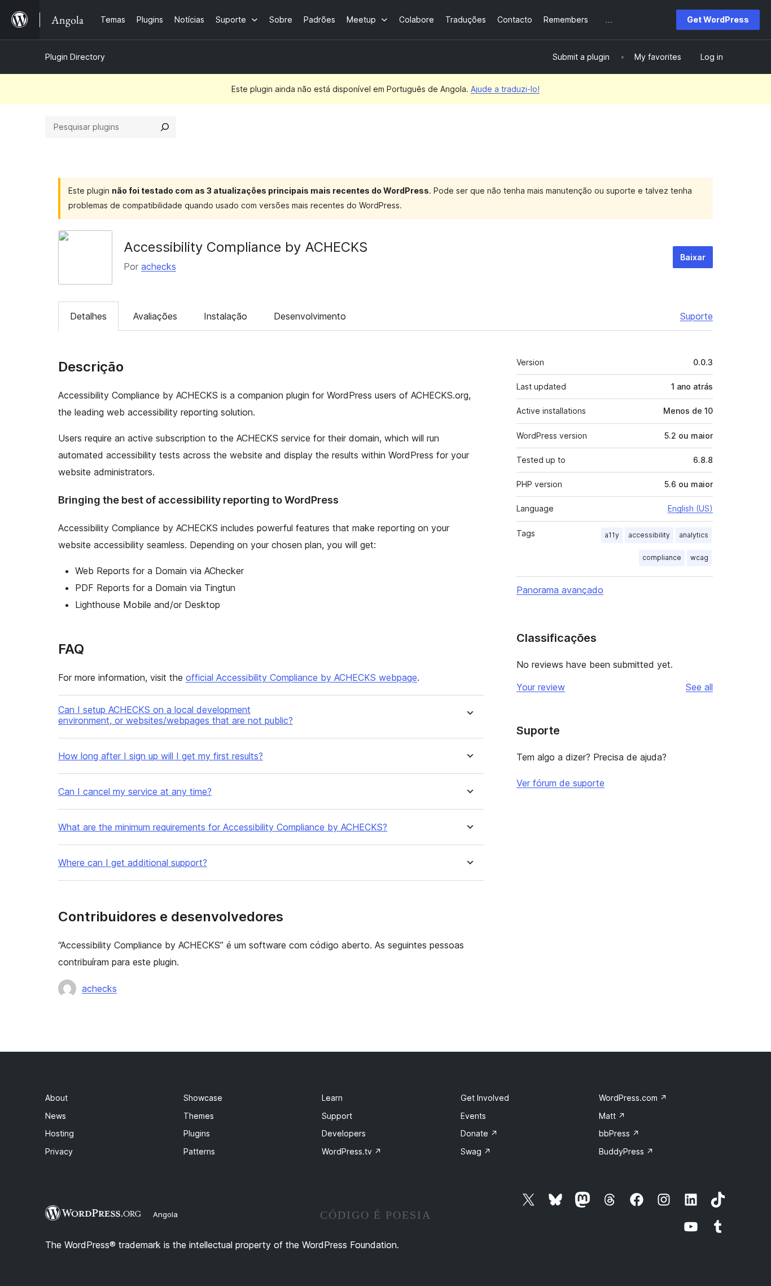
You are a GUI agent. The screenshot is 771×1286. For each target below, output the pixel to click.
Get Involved (485, 1098)
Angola (165, 1214)
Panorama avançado (559, 590)
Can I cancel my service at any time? (135, 791)
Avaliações (155, 316)
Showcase (202, 1098)
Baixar (693, 257)
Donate (479, 1133)
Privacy (59, 1151)
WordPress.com (633, 1098)
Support (337, 1116)
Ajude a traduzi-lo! (505, 89)
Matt (612, 1116)
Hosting (59, 1133)
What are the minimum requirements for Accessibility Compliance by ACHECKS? (222, 827)
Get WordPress (718, 19)
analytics (693, 535)
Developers (344, 1133)
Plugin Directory (75, 57)
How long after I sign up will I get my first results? (160, 756)
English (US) (690, 508)
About (56, 1098)
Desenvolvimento (310, 316)
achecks (158, 266)
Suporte (696, 316)
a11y (611, 535)
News (55, 1116)
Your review (540, 687)
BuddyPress (626, 1151)
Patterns (199, 1151)
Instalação (225, 316)
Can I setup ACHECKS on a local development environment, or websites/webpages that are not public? (175, 715)
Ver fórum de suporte (560, 783)
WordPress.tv (352, 1151)
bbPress (619, 1133)
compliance (661, 557)
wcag (699, 557)
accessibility (649, 535)
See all (699, 687)
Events (473, 1116)
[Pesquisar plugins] (165, 127)
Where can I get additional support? (132, 863)
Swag (476, 1151)
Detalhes (88, 316)
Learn (332, 1098)
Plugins (196, 1133)
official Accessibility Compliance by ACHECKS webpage (301, 677)
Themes (198, 1116)
